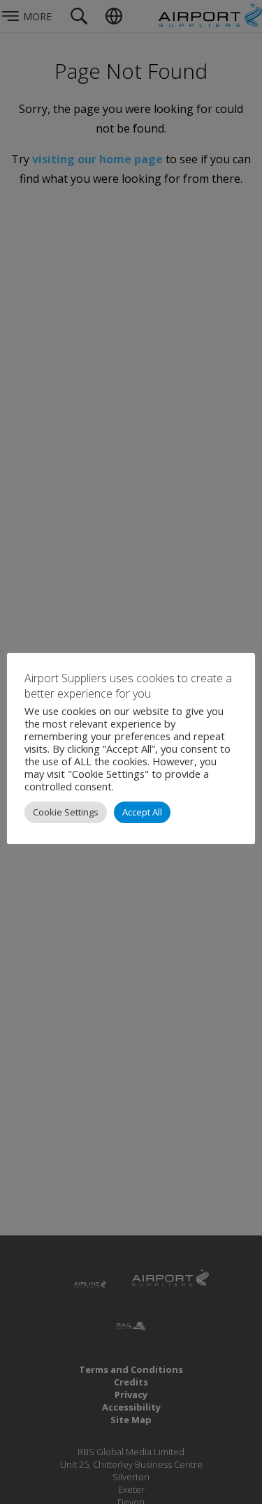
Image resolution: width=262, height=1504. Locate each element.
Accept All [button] (142, 812)
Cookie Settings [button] (66, 812)
